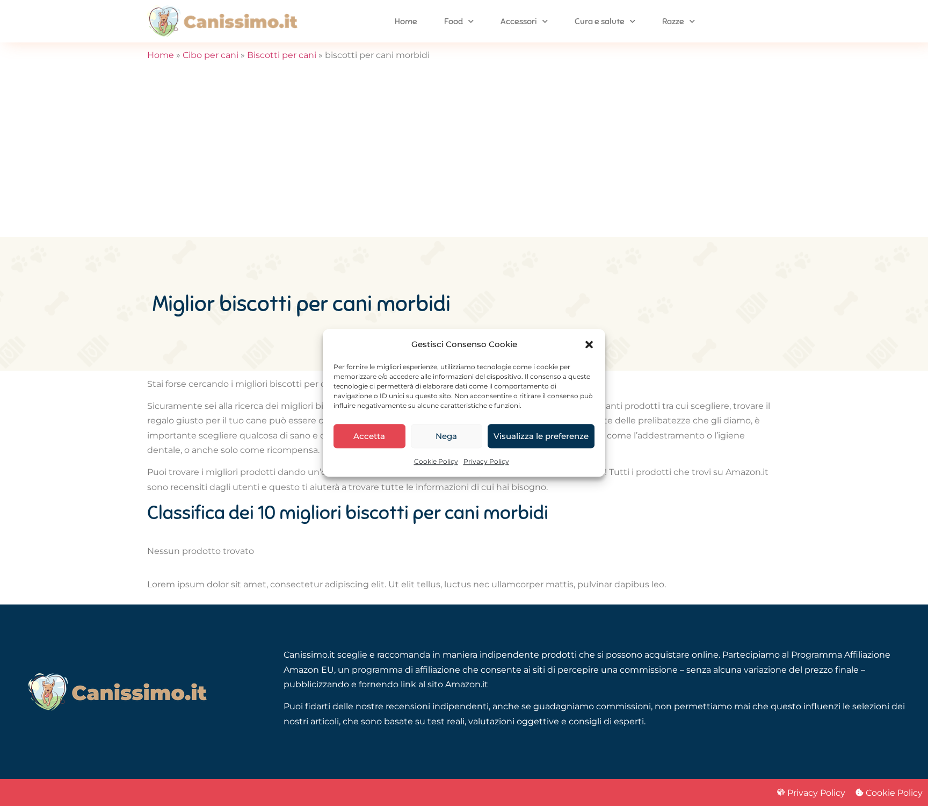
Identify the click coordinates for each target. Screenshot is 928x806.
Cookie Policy (436, 462)
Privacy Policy (486, 462)
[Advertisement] (464, 156)
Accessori (519, 21)
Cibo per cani (210, 55)
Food (453, 21)
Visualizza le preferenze (541, 436)
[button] (589, 344)
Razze (673, 21)
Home (406, 21)
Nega (446, 436)
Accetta (369, 436)
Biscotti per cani (281, 55)
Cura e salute (600, 21)
